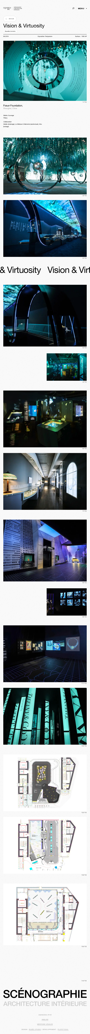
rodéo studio (35, 1029)
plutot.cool (63, 1029)
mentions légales (45, 1024)
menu (81, 8)
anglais (45, 1019)
